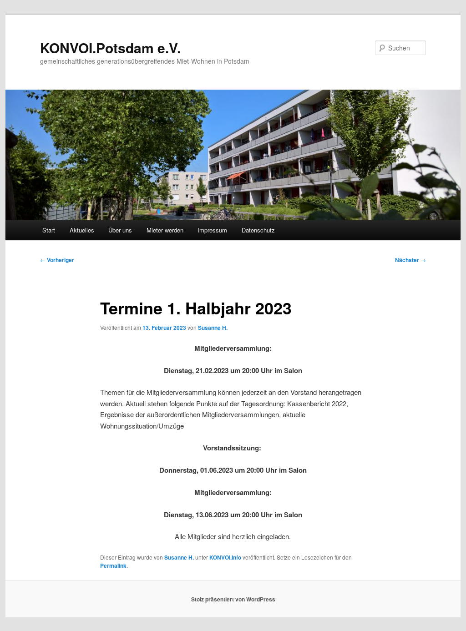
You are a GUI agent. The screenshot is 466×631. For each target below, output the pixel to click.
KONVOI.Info (225, 557)
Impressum (212, 230)
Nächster (410, 260)
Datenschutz (258, 230)
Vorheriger (57, 260)
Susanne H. (213, 327)
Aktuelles (82, 230)
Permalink (113, 565)
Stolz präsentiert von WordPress (233, 599)
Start (48, 230)
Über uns (120, 230)
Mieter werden (165, 230)
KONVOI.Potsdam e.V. (110, 47)
